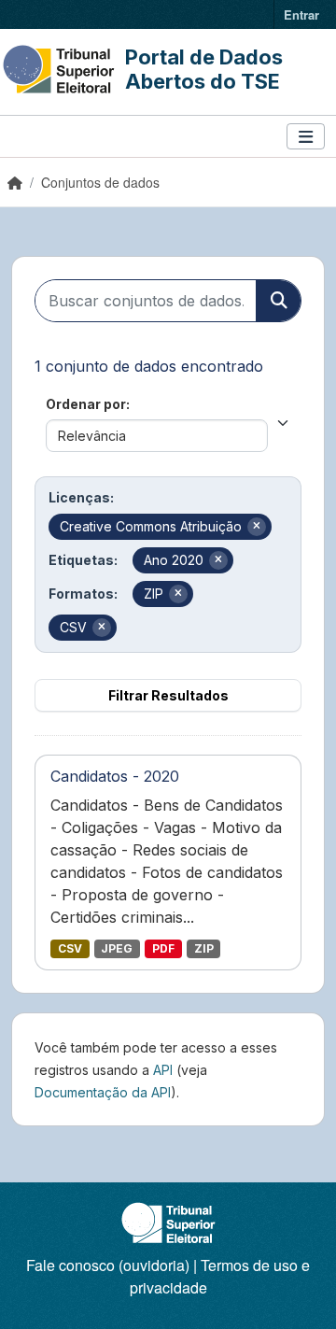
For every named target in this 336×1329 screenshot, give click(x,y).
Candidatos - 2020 (114, 776)
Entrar (301, 14)
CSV (70, 948)
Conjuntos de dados (100, 182)
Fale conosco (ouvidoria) (107, 1265)
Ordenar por (86, 404)
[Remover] (256, 526)
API (163, 1070)
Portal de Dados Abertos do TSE (204, 69)
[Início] (14, 182)
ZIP (204, 948)
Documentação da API (103, 1092)
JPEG (117, 948)
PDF (163, 948)
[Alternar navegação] (306, 136)
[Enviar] (278, 300)
